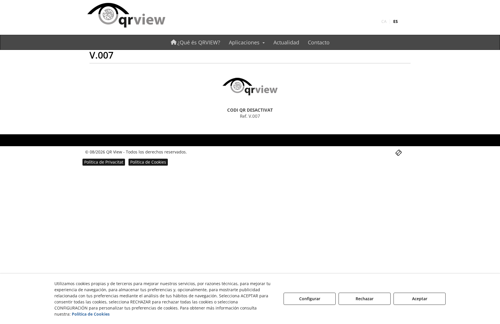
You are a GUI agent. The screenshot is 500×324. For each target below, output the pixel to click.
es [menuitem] (395, 21)
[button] (138, 16)
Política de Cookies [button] (91, 314)
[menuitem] (389, 21)
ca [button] (384, 21)
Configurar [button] (309, 298)
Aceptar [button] (419, 298)
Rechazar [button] (365, 298)
